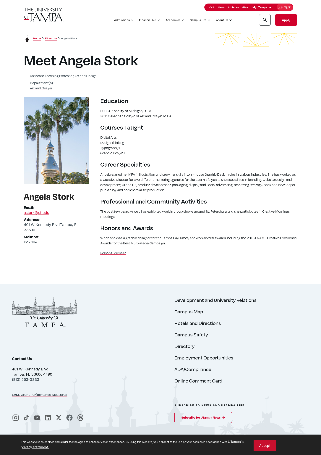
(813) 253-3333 (25, 379)
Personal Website (113, 253)
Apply (286, 20)
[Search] (265, 20)
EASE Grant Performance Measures (39, 394)
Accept (264, 446)
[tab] (270, 7)
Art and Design (41, 88)
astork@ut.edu (36, 212)
